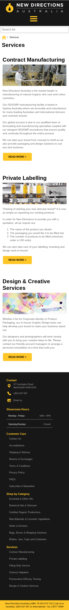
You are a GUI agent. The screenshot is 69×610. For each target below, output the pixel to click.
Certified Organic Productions (24, 512)
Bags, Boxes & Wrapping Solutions (28, 532)
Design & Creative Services (24, 585)
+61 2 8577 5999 (54, 606)
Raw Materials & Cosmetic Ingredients (29, 519)
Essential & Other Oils (21, 498)
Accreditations (16, 445)
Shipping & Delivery (19, 452)
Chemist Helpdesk (19, 572)
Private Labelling (18, 558)
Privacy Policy (17, 472)
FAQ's (12, 479)
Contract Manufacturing (21, 552)
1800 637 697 (23, 606)
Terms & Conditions (19, 466)
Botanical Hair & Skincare (23, 505)
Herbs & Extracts (18, 525)
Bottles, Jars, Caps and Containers (28, 539)
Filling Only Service (19, 565)
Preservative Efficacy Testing (25, 579)
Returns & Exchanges (21, 459)
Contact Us (15, 438)
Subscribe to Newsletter (22, 486)
